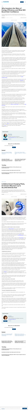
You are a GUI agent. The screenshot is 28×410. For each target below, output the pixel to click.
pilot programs (21, 237)
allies (8, 123)
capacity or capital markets (14, 104)
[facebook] (11, 20)
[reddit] (15, 20)
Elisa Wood (3, 17)
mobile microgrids (11, 228)
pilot (20, 234)
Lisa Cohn (3, 194)
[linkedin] (12, 20)
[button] (2, 2)
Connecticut (21, 80)
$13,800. (5, 271)
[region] (14, 408)
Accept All (25, 408)
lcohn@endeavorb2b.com (12, 319)
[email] (16, 20)
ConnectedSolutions (21, 235)
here (5, 125)
